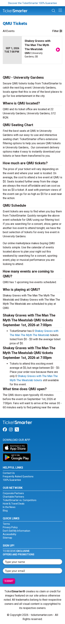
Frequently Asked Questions (18, 476)
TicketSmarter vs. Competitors (19, 500)
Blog (5, 510)
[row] (32, 50)
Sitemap (7, 537)
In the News (9, 507)
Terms (6, 523)
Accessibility (9, 534)
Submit (9, 581)
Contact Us (9, 473)
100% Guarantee (12, 480)
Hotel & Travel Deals (13, 503)
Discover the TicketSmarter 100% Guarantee (32, 3)
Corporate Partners (13, 493)
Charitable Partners (13, 496)
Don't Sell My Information (16, 530)
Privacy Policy (10, 527)
